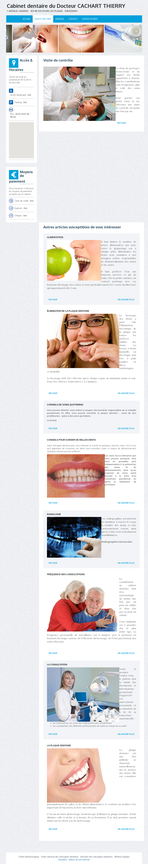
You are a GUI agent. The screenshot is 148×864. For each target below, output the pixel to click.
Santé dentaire (43, 19)
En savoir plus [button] (126, 299)
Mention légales (122, 856)
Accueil (26, 19)
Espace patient (90, 19)
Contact (73, 19)
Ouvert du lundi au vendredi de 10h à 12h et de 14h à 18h (20, 80)
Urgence (59, 19)
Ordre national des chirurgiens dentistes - (60, 856)
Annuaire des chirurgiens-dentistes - (97, 856)
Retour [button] (121, 123)
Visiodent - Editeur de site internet (74, 859)
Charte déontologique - (29, 856)
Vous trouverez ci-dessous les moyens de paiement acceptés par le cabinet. (21, 191)
